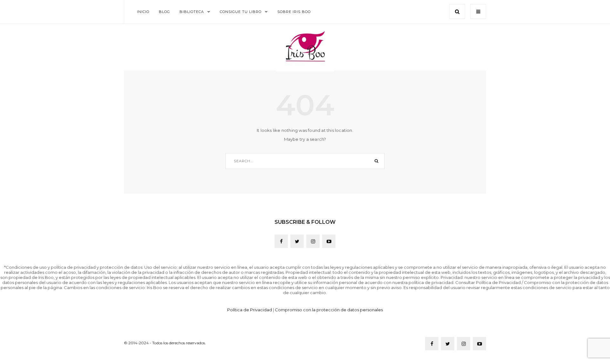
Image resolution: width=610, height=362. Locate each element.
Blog (164, 12)
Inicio (143, 12)
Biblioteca (192, 12)
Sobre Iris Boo (294, 12)
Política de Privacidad (249, 309)
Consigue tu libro (240, 12)
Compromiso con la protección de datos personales (329, 309)
